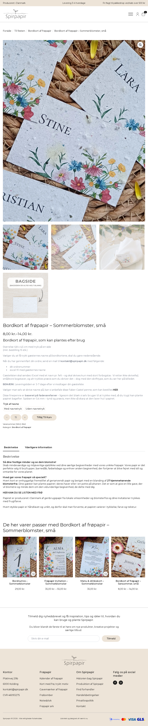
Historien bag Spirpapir (89, 678)
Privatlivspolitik (85, 700)
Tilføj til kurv (44, 417)
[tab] (11, 447)
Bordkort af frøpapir (39, 31)
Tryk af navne (11, 404)
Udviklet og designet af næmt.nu (74, 718)
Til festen (19, 31)
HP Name (3, 610)
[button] (140, 45)
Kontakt (81, 706)
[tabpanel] (74, 484)
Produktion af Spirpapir (89, 684)
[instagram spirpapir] (115, 683)
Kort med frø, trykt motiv (54, 684)
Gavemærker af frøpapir (54, 689)
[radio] (13, 409)
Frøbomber (46, 695)
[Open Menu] (130, 14)
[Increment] (25, 417)
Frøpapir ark (47, 706)
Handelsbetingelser (87, 695)
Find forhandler (85, 689)
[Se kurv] (143, 14)
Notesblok (46, 700)
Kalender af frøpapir (51, 678)
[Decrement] (7, 417)
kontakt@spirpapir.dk (15, 689)
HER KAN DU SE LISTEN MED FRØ (22, 492)
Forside (7, 31)
